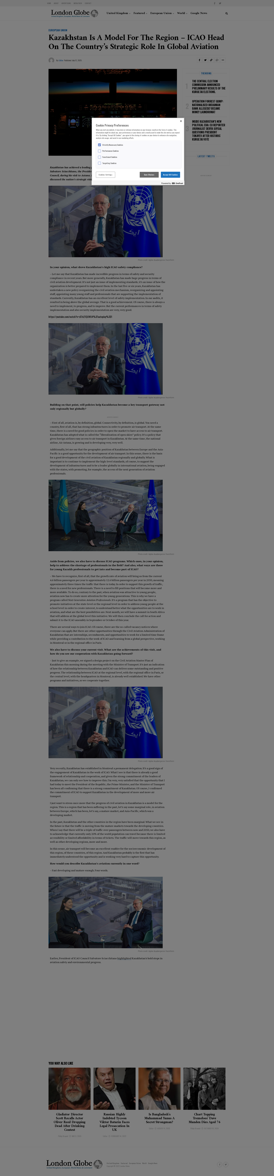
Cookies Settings (105, 174)
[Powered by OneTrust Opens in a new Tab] (172, 183)
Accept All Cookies (170, 174)
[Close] (181, 121)
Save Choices (149, 174)
